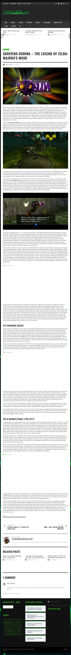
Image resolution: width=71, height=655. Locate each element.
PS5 (20, 631)
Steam (5, 633)
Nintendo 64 (21, 232)
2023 (15, 623)
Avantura (9, 621)
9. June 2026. (37, 559)
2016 (13, 629)
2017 (16, 629)
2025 (21, 634)
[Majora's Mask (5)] (35, 283)
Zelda (24, 517)
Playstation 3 (8, 628)
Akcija (8, 634)
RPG (18, 631)
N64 (17, 517)
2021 (5, 619)
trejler (9, 631)
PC (5, 620)
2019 (10, 624)
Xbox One (20, 623)
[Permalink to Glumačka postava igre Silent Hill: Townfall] (58, 39)
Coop (13, 624)
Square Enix (14, 628)
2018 (13, 626)
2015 (4, 624)
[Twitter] (61, 3)
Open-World (17, 619)
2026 (20, 624)
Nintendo (21, 517)
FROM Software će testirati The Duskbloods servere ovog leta (57, 556)
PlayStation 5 (15, 634)
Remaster (17, 621)
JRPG (21, 619)
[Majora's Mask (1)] (35, 211)
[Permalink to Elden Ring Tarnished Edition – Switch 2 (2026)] (13, 39)
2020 (18, 629)
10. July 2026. (14, 559)
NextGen (11, 619)
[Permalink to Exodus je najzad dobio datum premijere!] (35, 39)
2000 (4, 517)
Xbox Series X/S (7, 626)
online (16, 624)
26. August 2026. (16, 34)
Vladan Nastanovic (8, 34)
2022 (13, 621)
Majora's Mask (13, 517)
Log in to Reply (18, 585)
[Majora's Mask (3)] (35, 369)
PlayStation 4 (8, 623)
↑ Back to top (65, 649)
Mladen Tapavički (30, 34)
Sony (7, 619)
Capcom (19, 628)
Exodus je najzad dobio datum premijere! (33, 31)
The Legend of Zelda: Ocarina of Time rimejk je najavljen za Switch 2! (35, 557)
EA (13, 619)
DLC (22, 624)
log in (9, 593)
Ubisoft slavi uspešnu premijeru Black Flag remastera (12, 556)
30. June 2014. (16, 64)
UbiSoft (7, 624)
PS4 (6, 631)
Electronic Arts (19, 626)
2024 (21, 621)
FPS (21, 629)
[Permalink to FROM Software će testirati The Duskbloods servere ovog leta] (58, 565)
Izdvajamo (8, 517)
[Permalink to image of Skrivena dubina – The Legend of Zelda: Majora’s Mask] (35, 86)
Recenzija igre (8, 629)
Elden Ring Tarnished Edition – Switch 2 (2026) (11, 31)
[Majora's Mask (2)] (35, 150)
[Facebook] (56, 3)
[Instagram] (58, 3)
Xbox (16, 633)
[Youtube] (64, 3)
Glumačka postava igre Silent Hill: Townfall (57, 31)
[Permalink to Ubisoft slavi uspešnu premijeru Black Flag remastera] (13, 565)
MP (15, 626)
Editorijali (6, 49)
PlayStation (11, 633)
